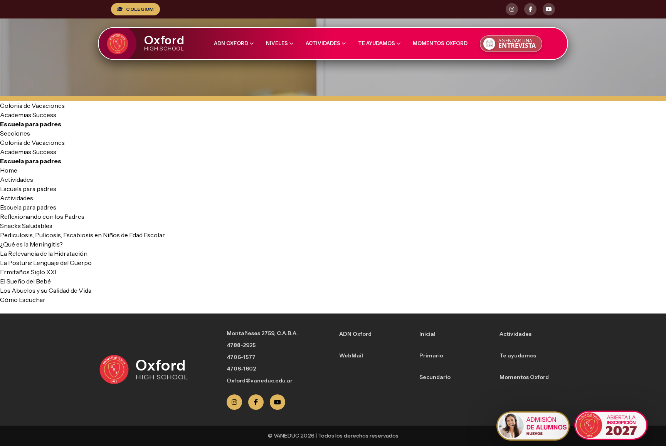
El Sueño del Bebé (25, 281)
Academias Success (28, 115)
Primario (431, 355)
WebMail (351, 355)
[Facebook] (256, 402)
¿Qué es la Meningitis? (31, 244)
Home (8, 170)
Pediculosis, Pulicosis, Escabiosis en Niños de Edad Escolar (82, 235)
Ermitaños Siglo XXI (28, 272)
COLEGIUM (139, 9)
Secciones (15, 133)
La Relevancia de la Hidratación (43, 253)
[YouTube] (277, 402)
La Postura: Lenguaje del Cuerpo (46, 263)
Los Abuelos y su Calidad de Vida (45, 290)
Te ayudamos (376, 43)
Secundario (435, 377)
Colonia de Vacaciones (32, 105)
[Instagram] (234, 402)
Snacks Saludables (26, 226)
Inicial (427, 333)
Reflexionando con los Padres (42, 216)
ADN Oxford (231, 43)
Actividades (323, 43)
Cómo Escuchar (22, 299)
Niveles (277, 43)
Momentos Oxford (440, 43)
